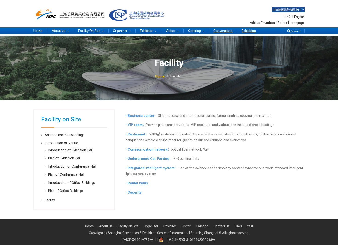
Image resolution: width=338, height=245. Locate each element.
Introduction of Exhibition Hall (70, 150)
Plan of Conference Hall (66, 174)
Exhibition (249, 31)
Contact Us (221, 226)
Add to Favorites (262, 23)
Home (38, 31)
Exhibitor (146, 31)
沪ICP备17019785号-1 (139, 240)
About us (59, 31)
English (299, 17)
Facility (50, 200)
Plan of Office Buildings (65, 191)
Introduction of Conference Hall (72, 166)
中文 (287, 17)
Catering (194, 31)
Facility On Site (89, 31)
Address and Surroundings (65, 135)
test (250, 226)
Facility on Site (128, 226)
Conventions (222, 31)
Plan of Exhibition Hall (64, 158)
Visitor (170, 31)
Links (238, 226)
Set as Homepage (291, 23)
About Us (105, 226)
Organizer (120, 31)
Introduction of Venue (61, 143)
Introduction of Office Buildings (71, 183)
